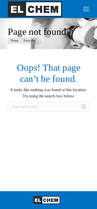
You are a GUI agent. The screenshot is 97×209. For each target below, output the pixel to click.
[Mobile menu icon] (86, 9)
